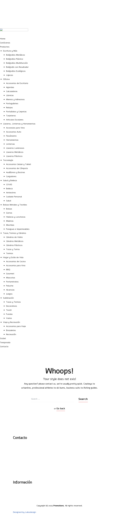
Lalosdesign (30, 512)
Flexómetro (11, 136)
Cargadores (11, 176)
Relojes (9, 107)
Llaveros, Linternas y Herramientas (19, 123)
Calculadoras (11, 91)
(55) (19, 451)
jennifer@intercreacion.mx (107, 9)
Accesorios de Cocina (16, 261)
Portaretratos (12, 281)
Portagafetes (12, 103)
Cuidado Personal (14, 196)
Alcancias (10, 289)
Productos (4, 46)
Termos (9, 253)
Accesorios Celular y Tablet (18, 164)
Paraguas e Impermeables (17, 229)
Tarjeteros (11, 115)
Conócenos (5, 42)
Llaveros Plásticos (14, 156)
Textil (8, 310)
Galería (103, 488)
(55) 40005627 (112, 23)
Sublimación (8, 298)
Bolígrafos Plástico (14, 59)
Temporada (5, 342)
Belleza (9, 188)
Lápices (9, 75)
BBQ (8, 269)
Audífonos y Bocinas (15, 172)
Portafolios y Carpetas (16, 111)
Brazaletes (11, 330)
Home (2, 38)
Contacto (4, 346)
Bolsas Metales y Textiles (15, 204)
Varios (9, 318)
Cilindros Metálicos (14, 241)
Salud (8, 200)
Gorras (9, 212)
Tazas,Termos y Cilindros (14, 233)
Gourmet (10, 273)
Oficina (6, 79)
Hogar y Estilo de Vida (13, 257)
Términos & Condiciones (95, 499)
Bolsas (9, 208)
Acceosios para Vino (15, 127)
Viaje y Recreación (11, 322)
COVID (9, 184)
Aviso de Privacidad (97, 495)
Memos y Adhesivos (15, 99)
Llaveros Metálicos (14, 152)
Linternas (10, 144)
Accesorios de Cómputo (17, 168)
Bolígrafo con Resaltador (17, 67)
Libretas (10, 95)
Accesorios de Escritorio (17, 83)
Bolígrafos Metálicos (15, 55)
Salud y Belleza (10, 180)
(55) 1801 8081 (112, 16)
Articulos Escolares (14, 119)
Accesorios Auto (13, 131)
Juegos (9, 293)
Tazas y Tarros (13, 249)
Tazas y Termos (13, 302)
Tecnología (8, 160)
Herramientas (12, 140)
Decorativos (11, 306)
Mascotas (10, 277)
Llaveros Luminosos (15, 148)
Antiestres (11, 192)
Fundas (9, 314)
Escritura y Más (10, 50)
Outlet (3, 338)
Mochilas (10, 225)
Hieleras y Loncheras (15, 217)
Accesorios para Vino (15, 265)
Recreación (11, 334)
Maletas (9, 221)
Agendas (10, 87)
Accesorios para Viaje (16, 326)
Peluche (9, 285)
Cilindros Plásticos (14, 245)
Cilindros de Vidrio (14, 237)
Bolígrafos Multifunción (17, 63)
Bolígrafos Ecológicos (16, 71)
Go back (60, 408)
